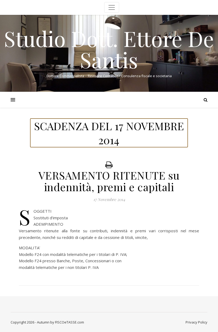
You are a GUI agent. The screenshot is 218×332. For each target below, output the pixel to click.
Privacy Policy (196, 322)
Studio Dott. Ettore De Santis (109, 49)
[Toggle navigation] (111, 7)
